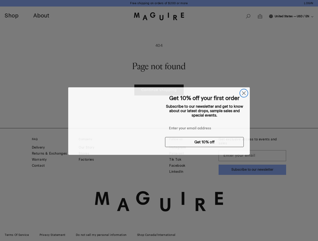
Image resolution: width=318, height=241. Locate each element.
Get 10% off (204, 141)
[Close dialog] (244, 93)
